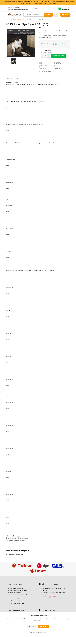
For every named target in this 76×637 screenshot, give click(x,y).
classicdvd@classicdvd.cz (19, 9)
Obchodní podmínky (15, 593)
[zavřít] (73, 2)
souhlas (28, 619)
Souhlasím (43, 626)
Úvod (7, 20)
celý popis (49, 37)
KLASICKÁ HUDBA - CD (17, 20)
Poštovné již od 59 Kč (50, 597)
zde (45, 632)
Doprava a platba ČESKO (17, 588)
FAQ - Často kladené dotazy (18, 601)
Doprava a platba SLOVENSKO (19, 590)
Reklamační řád (14, 599)
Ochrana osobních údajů (17, 603)
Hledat (48, 14)
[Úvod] (14, 15)
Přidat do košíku (58, 56)
